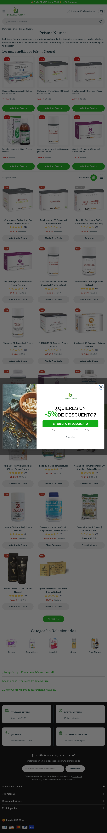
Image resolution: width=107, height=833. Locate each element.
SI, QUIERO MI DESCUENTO (70, 423)
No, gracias (70, 437)
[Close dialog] (101, 387)
